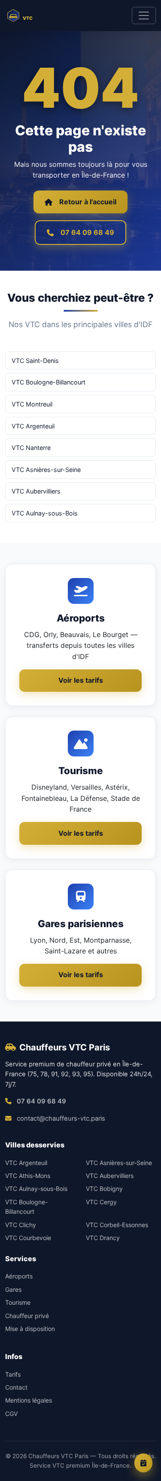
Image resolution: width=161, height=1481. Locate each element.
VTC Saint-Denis (35, 360)
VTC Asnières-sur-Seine (46, 469)
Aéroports (19, 1276)
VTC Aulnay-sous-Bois (45, 513)
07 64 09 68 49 (87, 232)
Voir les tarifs (80, 680)
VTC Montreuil (32, 404)
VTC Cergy (101, 1202)
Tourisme (17, 1302)
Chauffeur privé (27, 1315)
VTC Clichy (20, 1224)
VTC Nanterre (31, 447)
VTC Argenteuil (33, 426)
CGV (11, 1413)
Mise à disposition (30, 1328)
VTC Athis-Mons (27, 1175)
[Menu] (144, 15)
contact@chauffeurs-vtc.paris (61, 1118)
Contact (16, 1387)
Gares (13, 1289)
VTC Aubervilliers (36, 491)
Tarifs (13, 1374)
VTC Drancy (103, 1237)
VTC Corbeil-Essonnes (117, 1224)
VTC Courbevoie (28, 1237)
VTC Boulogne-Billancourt (48, 382)
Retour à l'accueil (87, 201)
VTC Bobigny (104, 1188)
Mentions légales (28, 1400)
